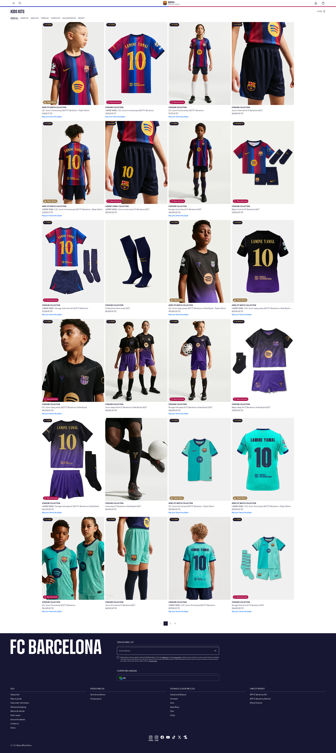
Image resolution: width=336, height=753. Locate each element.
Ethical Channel (256, 703)
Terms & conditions (97, 694)
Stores (12, 728)
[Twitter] (179, 737)
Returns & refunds (17, 711)
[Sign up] (215, 651)
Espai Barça (174, 707)
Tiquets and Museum (178, 694)
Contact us (14, 723)
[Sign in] (315, 3)
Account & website (17, 719)
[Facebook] (162, 737)
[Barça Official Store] (171, 3)
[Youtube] (168, 737)
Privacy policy (95, 699)
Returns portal (16, 699)
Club (172, 711)
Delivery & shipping (18, 707)
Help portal (14, 694)
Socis (172, 703)
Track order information (19, 703)
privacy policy (177, 657)
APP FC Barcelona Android (260, 699)
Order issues (15, 715)
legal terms (165, 657)
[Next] (175, 623)
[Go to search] (20, 3)
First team (174, 699)
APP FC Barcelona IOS (258, 694)
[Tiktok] (174, 737)
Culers (172, 715)
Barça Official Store (24, 745)
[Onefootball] (185, 737)
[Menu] (13, 3)
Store (151, 740)
